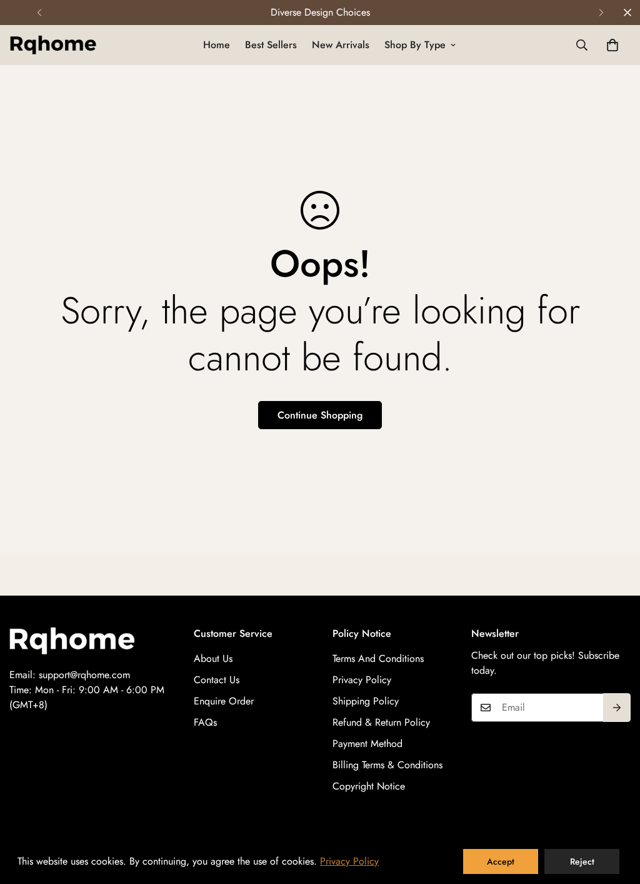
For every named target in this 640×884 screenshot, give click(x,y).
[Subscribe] (617, 707)
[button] (612, 45)
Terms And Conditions (378, 658)
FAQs (205, 722)
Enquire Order (224, 701)
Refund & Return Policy (381, 722)
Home (216, 45)
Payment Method (367, 743)
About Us (213, 658)
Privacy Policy (361, 680)
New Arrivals (340, 45)
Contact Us (216, 680)
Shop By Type (415, 45)
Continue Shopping (320, 415)
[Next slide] (601, 12)
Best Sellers (271, 45)
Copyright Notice (368, 786)
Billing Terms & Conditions (387, 765)
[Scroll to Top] (615, 815)
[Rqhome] (53, 45)
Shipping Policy (365, 701)
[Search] (582, 45)
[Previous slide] (39, 12)
